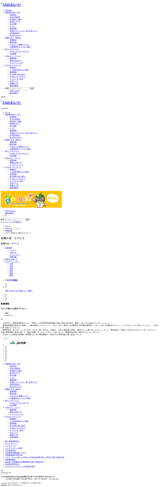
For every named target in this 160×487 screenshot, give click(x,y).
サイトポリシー (11, 443)
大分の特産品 (15, 17)
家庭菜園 (13, 28)
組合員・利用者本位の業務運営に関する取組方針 (24, 462)
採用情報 (13, 72)
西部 (11, 273)
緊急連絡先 (14, 93)
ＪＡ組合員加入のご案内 (19, 70)
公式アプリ (14, 81)
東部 (11, 271)
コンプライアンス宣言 (14, 448)
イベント (13, 250)
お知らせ (13, 252)
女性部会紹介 (15, 33)
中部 (11, 264)
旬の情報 (13, 24)
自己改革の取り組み (17, 74)
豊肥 (11, 275)
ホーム (7, 112)
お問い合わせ (15, 91)
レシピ (12, 26)
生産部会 (13, 15)
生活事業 (13, 54)
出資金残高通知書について (15, 453)
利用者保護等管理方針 (14, 455)
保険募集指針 (10, 459)
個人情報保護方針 (12, 441)
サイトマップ (10, 446)
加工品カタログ (16, 35)
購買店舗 (13, 42)
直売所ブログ (15, 22)
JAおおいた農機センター (19, 45)
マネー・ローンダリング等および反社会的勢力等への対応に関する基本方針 (34, 457)
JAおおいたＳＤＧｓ (17, 77)
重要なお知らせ (16, 61)
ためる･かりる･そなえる (19, 51)
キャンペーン (15, 255)
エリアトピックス (17, 63)
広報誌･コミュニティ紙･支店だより (23, 31)
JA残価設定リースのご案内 (20, 47)
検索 (7, 88)
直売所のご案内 (16, 19)
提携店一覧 (14, 83)
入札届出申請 (10, 450)
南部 (11, 268)
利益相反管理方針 (12, 464)
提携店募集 (14, 86)
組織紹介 (13, 67)
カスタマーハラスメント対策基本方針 (20, 466)
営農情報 (13, 40)
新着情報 (13, 58)
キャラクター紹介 (17, 79)
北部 (11, 266)
